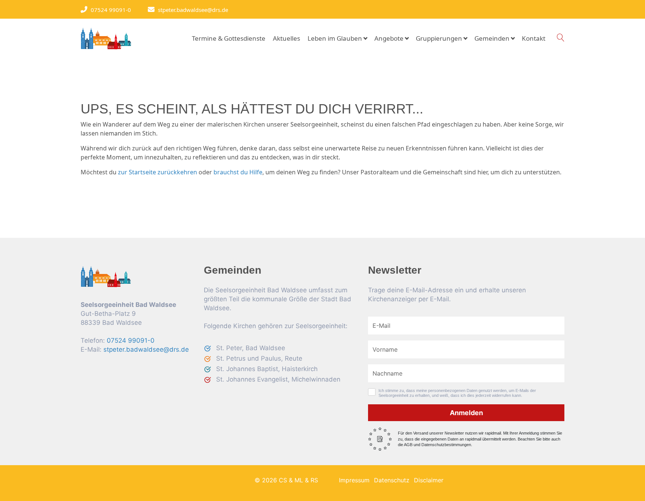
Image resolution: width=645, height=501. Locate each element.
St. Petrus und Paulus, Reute (259, 358)
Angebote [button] (388, 38)
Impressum (354, 480)
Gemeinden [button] (492, 38)
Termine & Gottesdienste (228, 38)
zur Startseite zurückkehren (157, 172)
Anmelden (466, 413)
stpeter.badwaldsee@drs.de (191, 9)
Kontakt (533, 38)
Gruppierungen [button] (439, 38)
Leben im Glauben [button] (335, 38)
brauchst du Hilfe (238, 172)
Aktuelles (286, 38)
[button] (560, 38)
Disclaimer (428, 480)
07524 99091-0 (109, 9)
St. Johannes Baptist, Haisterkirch (267, 369)
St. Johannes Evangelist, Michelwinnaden (278, 379)
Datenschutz (391, 480)
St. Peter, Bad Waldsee (250, 348)
